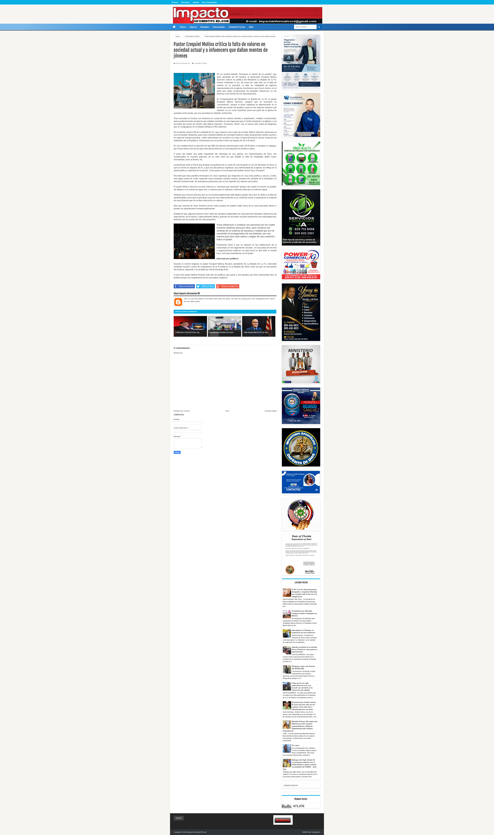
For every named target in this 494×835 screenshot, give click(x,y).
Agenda (196, 2)
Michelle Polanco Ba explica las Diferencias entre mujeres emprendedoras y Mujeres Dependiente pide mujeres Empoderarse (300, 726)
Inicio (227, 411)
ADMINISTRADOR (291, 786)
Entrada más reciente (182, 411)
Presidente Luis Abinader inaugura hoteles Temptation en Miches (304, 613)
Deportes (193, 26)
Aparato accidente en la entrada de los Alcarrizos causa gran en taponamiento (304, 649)
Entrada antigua (271, 411)
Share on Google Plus (230, 286)
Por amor (295, 745)
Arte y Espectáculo (209, 2)
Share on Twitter (208, 286)
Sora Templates (313, 832)
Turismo (175, 2)
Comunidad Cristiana (200, 63)
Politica (183, 26)
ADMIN (179, 818)
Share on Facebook (186, 286)
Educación (185, 2)
